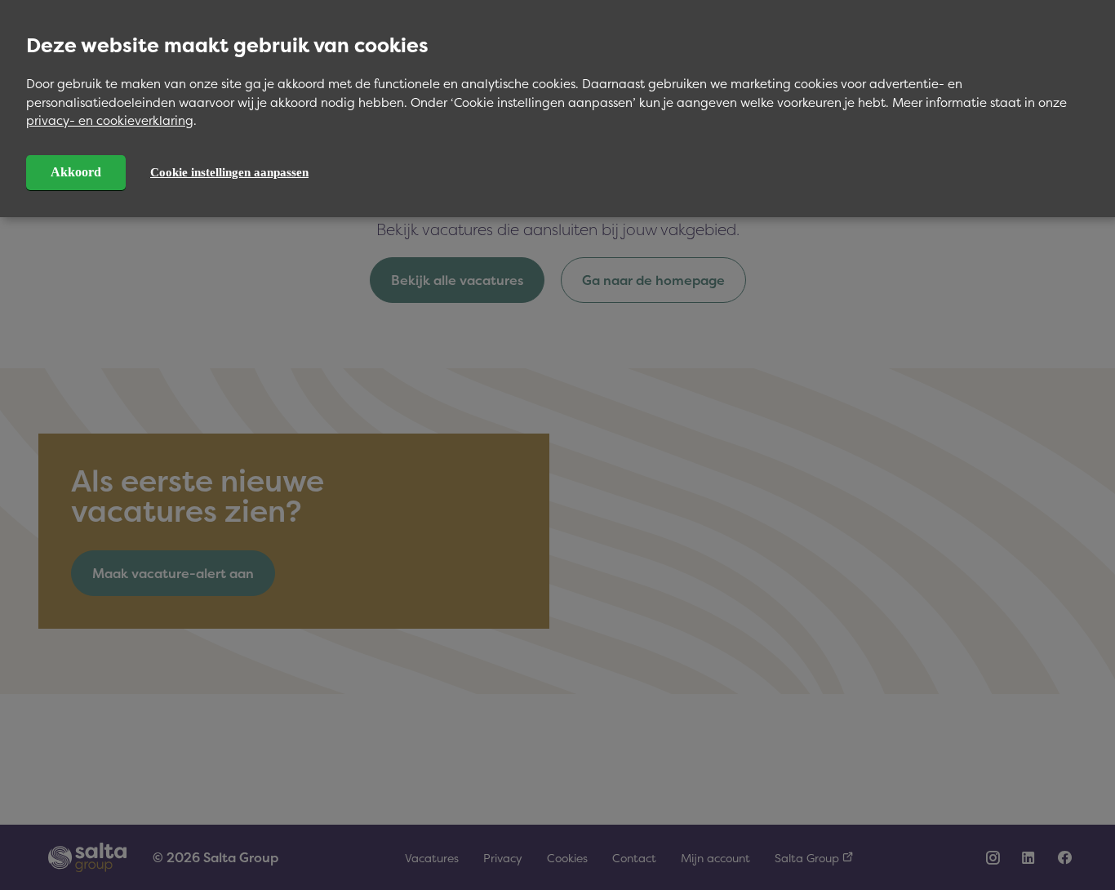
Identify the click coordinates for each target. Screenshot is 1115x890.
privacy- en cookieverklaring (109, 120)
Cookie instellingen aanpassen (229, 172)
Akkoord (76, 172)
